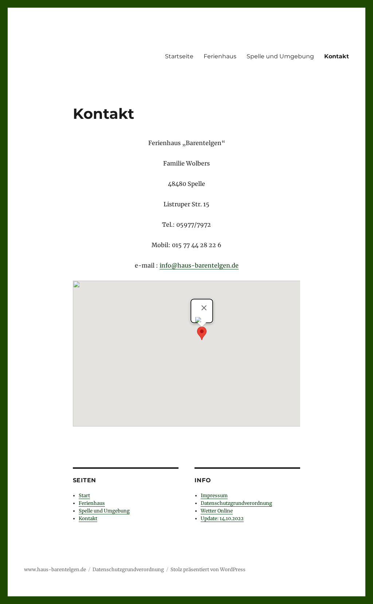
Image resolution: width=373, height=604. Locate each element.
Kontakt (336, 56)
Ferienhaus (220, 56)
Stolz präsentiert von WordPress (208, 569)
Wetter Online (217, 511)
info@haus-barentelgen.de (199, 265)
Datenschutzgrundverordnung (236, 503)
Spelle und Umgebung (280, 56)
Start (84, 495)
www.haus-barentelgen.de (55, 569)
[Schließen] (204, 307)
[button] (201, 333)
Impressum (214, 495)
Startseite (179, 56)
